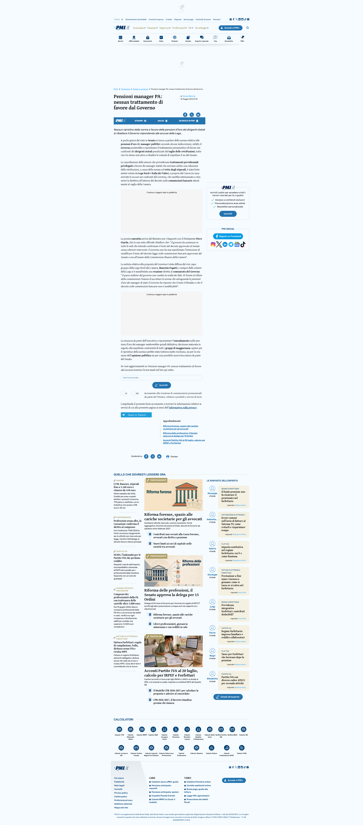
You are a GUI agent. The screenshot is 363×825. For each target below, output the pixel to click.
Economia (138, 27)
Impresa (164, 27)
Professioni (178, 27)
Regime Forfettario (230, 489)
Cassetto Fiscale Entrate (163, 796)
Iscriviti (228, 213)
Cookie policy (120, 796)
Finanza (151, 27)
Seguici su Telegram (137, 415)
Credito (169, 19)
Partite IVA (156, 636)
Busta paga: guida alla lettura (196, 790)
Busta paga (188, 19)
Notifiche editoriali (123, 804)
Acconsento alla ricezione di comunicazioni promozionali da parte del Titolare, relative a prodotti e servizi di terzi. (173, 395)
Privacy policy (121, 793)
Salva (161, 121)
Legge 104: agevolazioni (198, 796)
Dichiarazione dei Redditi (135, 19)
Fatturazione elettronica (233, 515)
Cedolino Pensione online (199, 782)
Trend (117, 19)
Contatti (118, 789)
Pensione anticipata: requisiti (160, 787)
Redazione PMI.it (239, 534)
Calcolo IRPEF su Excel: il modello (162, 800)
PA (189, 27)
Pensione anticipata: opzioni (165, 792)
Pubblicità (119, 782)
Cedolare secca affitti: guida (165, 782)
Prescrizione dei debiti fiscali (196, 800)
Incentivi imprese (156, 19)
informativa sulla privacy (183, 407)
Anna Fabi (242, 592)
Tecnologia (201, 27)
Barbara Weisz (240, 505)
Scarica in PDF (187, 121)
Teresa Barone (188, 96)
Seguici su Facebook (230, 236)
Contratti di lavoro (203, 19)
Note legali (119, 785)
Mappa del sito (121, 807)
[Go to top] (315, 815)
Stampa (139, 121)
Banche (120, 480)
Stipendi (177, 19)
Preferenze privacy (123, 800)
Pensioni (216, 19)
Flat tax (225, 544)
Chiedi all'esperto (229, 697)
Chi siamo (119, 778)
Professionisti (158, 480)
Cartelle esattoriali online (199, 785)
